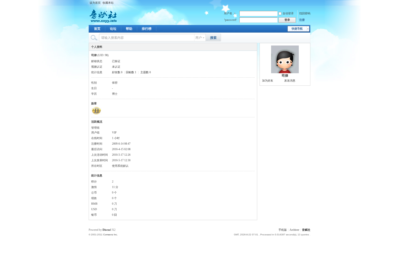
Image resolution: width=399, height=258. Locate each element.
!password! (230, 19)
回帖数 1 (131, 72)
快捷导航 (297, 28)
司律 (285, 75)
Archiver (294, 229)
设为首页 (95, 2)
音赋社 (306, 229)
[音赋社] (103, 22)
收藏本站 (108, 2)
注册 (302, 19)
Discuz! (107, 229)
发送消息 (289, 80)
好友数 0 (117, 72)
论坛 (113, 28)
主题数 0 (145, 72)
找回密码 (304, 13)
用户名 (228, 13)
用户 (198, 37)
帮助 (129, 28)
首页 (97, 28)
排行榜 (146, 28)
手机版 (282, 229)
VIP (114, 132)
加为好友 (267, 80)
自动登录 (288, 13)
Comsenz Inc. (110, 234)
